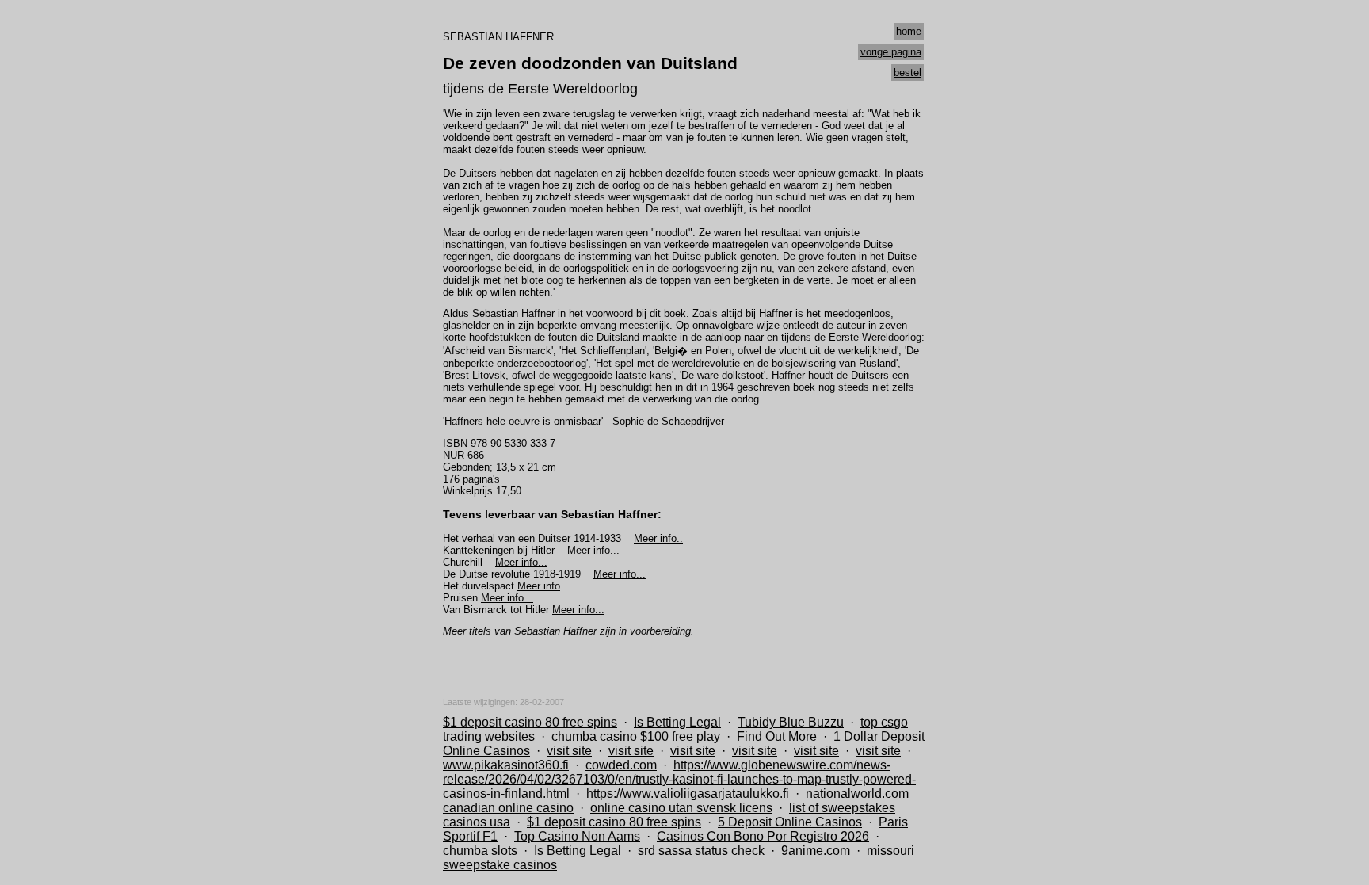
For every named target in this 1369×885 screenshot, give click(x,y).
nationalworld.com (857, 793)
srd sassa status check (701, 850)
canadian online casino (508, 807)
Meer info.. (658, 538)
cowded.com (621, 765)
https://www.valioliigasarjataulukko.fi (687, 793)
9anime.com (815, 850)
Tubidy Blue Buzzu (791, 722)
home (908, 31)
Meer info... (593, 550)
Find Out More (777, 736)
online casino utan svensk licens (681, 807)
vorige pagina (890, 52)
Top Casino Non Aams (577, 836)
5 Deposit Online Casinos (790, 822)
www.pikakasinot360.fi (506, 765)
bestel (907, 72)
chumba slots (480, 850)
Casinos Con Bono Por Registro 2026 (763, 836)
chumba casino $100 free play (635, 736)
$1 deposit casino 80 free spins (530, 722)
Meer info (538, 586)
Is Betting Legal (677, 722)
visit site (569, 750)
